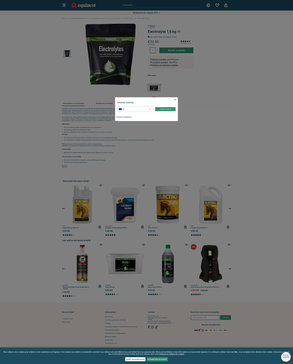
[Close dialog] (201, 161)
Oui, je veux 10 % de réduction (175, 195)
